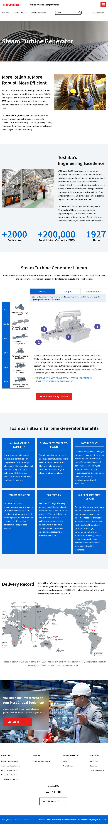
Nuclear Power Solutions (9, 775)
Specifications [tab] (93, 291)
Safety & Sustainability (97, 770)
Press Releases (68, 766)
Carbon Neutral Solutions (9, 761)
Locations (93, 766)
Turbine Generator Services (41, 761)
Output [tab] (68, 291)
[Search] (79, 12)
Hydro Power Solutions (8, 770)
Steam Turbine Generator (9, 779)
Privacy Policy (6, 820)
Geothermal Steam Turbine (10, 766)
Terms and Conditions (22, 820)
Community (94, 761)
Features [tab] (42, 291)
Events (65, 761)
